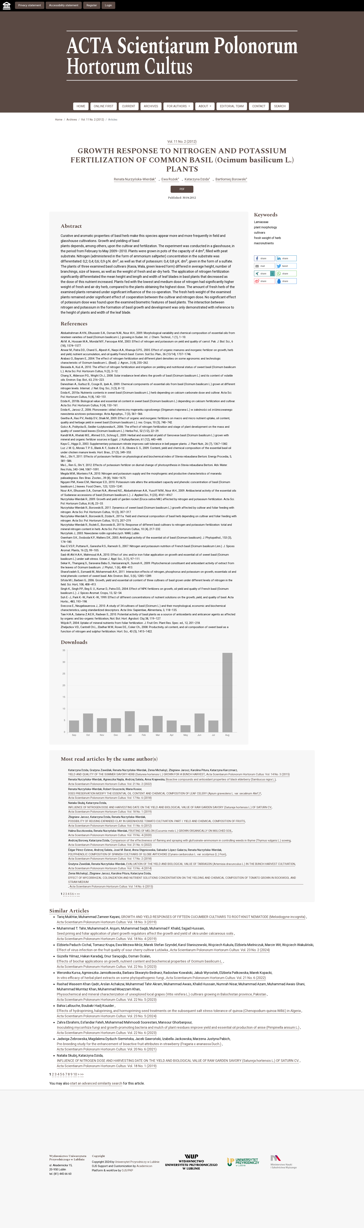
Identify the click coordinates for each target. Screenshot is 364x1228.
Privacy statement (29, 5)
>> (78, 894)
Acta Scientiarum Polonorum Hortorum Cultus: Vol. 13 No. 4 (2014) (110, 868)
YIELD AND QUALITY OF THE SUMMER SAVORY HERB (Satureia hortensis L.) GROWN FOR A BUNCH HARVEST (136, 774)
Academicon (144, 1166)
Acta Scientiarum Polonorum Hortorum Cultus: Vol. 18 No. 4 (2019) (107, 939)
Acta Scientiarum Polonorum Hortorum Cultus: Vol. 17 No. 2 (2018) (110, 858)
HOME (81, 106)
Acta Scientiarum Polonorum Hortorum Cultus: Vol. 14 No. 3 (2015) (248, 774)
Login (108, 5)
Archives (72, 119)
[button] (264, 258)
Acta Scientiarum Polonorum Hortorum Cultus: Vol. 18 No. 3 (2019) (107, 922)
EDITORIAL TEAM (232, 106)
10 (75, 1074)
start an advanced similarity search (96, 1083)
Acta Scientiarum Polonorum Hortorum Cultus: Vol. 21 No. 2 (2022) (110, 784)
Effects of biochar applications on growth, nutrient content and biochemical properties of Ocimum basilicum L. (140, 961)
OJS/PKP (127, 1170)
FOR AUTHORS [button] (177, 106)
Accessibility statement (63, 5)
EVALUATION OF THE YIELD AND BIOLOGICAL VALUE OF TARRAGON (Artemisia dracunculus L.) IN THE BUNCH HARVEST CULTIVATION (210, 864)
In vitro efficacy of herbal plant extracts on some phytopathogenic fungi (110, 978)
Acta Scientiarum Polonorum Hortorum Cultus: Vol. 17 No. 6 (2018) (110, 798)
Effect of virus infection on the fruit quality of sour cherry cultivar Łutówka (112, 950)
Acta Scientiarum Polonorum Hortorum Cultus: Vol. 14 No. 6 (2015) (111, 886)
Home (58, 119)
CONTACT (258, 106)
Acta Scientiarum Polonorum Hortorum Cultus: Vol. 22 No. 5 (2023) (107, 967)
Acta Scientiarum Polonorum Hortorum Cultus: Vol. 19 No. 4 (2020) (110, 835)
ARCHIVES (151, 106)
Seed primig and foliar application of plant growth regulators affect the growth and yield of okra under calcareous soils (145, 933)
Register (92, 5)
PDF (182, 189)
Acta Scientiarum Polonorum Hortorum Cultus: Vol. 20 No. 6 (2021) (107, 1049)
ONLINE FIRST (103, 106)
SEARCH (280, 106)
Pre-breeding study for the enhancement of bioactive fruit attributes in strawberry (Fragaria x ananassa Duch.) (139, 1044)
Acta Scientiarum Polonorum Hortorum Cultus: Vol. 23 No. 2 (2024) (220, 950)
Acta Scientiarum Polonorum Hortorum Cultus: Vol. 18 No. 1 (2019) (110, 811)
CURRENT (128, 106)
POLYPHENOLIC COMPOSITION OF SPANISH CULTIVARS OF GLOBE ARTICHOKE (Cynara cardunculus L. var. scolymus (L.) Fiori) (147, 854)
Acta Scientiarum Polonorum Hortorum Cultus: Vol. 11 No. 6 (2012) (110, 825)
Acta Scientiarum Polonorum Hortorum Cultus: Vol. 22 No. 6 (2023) (107, 1033)
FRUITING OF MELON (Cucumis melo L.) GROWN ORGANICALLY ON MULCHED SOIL (180, 831)
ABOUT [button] (204, 106)
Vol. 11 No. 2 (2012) (92, 119)
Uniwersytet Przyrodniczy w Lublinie (137, 1162)
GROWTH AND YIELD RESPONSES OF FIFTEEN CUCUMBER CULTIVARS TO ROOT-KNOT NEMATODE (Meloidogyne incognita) (213, 917)
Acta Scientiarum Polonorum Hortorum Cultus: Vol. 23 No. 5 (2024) (107, 1016)
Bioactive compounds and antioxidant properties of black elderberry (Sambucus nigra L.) (221, 779)
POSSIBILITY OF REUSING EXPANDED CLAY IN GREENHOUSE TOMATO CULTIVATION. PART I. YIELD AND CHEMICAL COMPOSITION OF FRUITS (156, 821)
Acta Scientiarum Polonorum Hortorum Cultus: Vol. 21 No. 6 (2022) (110, 845)
